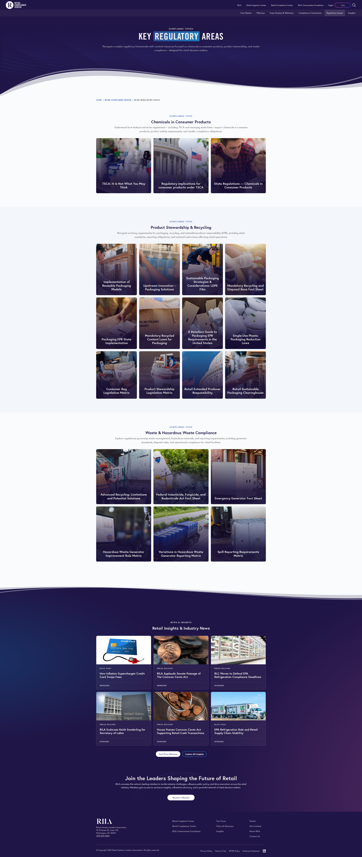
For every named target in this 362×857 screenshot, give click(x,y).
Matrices (261, 12)
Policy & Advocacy (225, 826)
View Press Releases (168, 754)
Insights (351, 12)
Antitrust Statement (251, 850)
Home (99, 99)
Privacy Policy (207, 850)
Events (252, 821)
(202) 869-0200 (102, 835)
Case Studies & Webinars (282, 12)
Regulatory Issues (335, 12)
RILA (239, 5)
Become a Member (181, 797)
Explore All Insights (194, 754)
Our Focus (221, 821)
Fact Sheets (246, 12)
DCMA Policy (234, 850)
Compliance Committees (310, 12)
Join (343, 5)
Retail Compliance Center (282, 5)
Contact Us (254, 836)
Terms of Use (221, 850)
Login (330, 5)
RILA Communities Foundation (311, 5)
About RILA (254, 831)
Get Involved (255, 826)
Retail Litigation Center (256, 5)
